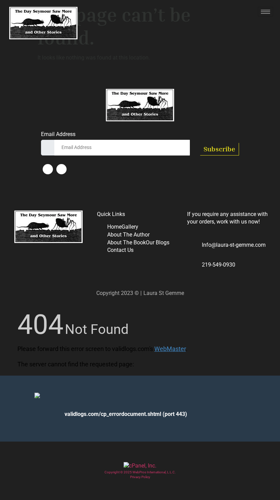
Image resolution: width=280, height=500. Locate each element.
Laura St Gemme (163, 293)
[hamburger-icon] (265, 12)
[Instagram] (61, 169)
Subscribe (219, 149)
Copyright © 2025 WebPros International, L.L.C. (140, 472)
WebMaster (170, 348)
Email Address (58, 134)
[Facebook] (48, 169)
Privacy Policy (140, 477)
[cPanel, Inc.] (140, 465)
